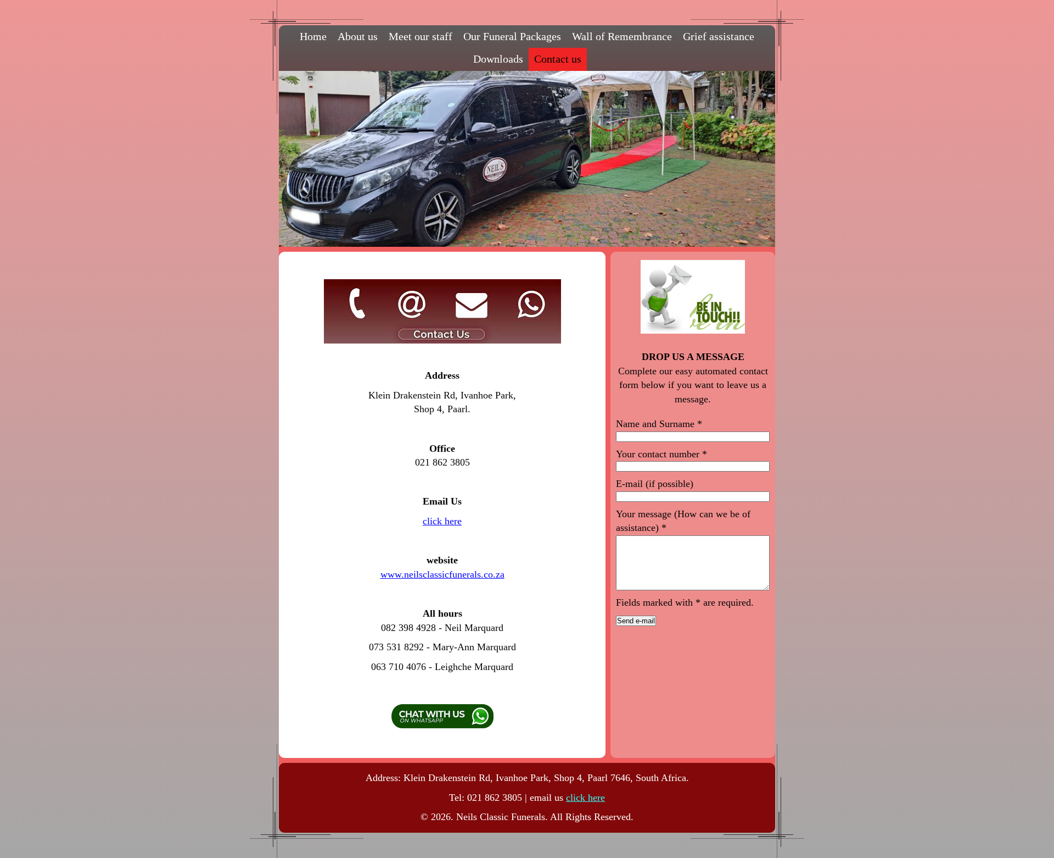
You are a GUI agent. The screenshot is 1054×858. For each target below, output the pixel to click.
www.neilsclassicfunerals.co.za (442, 574)
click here (442, 521)
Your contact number (661, 454)
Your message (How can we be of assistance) (683, 521)
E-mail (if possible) (654, 483)
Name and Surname (659, 423)
